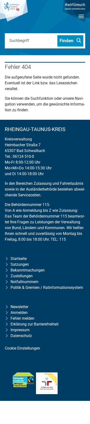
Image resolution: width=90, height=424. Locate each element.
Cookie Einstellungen (22, 348)
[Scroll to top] (79, 389)
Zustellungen (22, 276)
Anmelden (19, 312)
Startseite (19, 258)
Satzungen (20, 264)
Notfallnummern (24, 281)
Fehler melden (22, 318)
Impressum (20, 330)
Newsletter (19, 307)
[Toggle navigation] (81, 20)
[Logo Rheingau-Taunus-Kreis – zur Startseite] (14, 13)
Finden (67, 40)
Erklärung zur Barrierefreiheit (35, 324)
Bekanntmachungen (28, 270)
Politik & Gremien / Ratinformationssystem (47, 287)
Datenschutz (21, 335)
